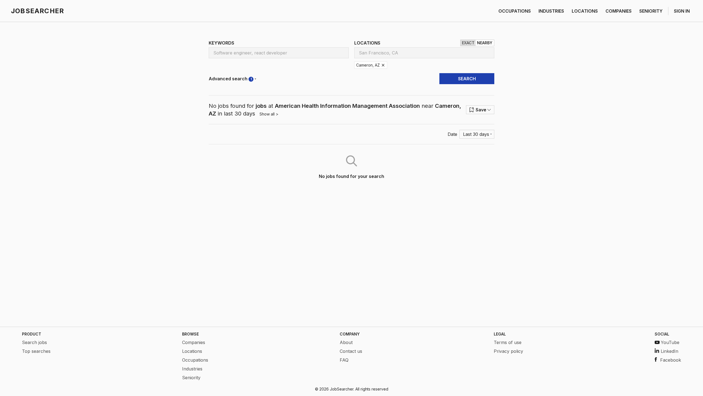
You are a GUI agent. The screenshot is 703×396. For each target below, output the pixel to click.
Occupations (195, 360)
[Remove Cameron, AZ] (383, 65)
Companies (193, 342)
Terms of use (507, 342)
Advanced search (230, 78)
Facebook (670, 360)
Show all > (269, 114)
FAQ (344, 360)
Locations (192, 351)
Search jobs (34, 342)
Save (481, 109)
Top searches (36, 351)
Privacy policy (508, 351)
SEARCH (467, 78)
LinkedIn (669, 351)
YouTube (670, 342)
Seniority (191, 377)
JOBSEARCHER (37, 11)
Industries (192, 369)
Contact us (351, 351)
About (346, 342)
